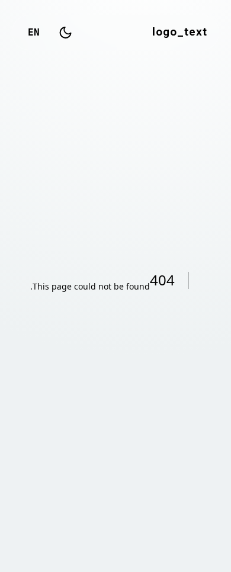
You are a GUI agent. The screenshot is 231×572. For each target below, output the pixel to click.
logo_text (179, 32)
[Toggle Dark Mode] (65, 32)
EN (34, 32)
